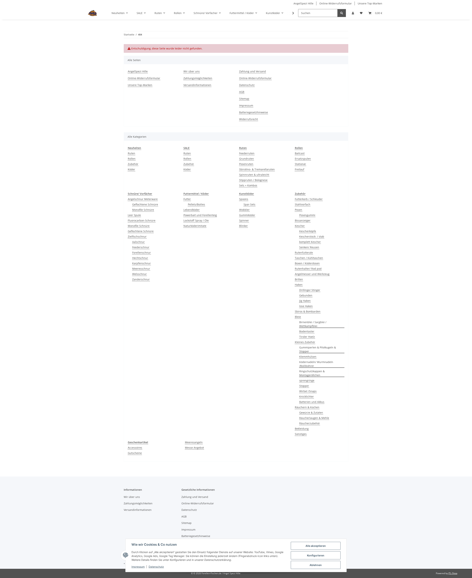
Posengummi (307, 215)
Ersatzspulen (303, 158)
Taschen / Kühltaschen (309, 258)
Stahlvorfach (302, 204)
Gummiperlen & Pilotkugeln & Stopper (317, 349)
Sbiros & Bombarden (307, 311)
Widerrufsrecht (248, 119)
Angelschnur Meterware (143, 199)
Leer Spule (134, 215)
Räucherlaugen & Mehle (314, 418)
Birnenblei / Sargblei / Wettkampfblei (312, 324)
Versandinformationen (197, 85)
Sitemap (244, 98)
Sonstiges (301, 434)
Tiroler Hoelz (307, 336)
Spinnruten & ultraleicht (254, 174)
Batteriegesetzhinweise (253, 112)
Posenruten (246, 164)
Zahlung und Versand (252, 71)
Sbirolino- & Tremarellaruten (257, 169)
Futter (187, 199)
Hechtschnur (140, 258)
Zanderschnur (141, 279)
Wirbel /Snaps (308, 391)
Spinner (244, 220)
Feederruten (246, 153)
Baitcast (300, 153)
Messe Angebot (194, 447)
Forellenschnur (141, 252)
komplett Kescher (310, 242)
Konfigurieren (315, 555)
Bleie (298, 317)
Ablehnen (316, 565)
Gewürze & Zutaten (311, 412)
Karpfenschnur (141, 263)
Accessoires (135, 447)
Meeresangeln (194, 442)
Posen (298, 209)
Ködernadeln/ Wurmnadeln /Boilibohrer (316, 364)
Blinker (243, 226)
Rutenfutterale (304, 252)
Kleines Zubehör (305, 342)
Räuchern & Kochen (307, 407)
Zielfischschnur (137, 236)
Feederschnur (140, 247)
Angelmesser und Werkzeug (312, 274)
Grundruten (246, 158)
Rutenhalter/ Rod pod (308, 268)
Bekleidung (302, 428)
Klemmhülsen (307, 356)
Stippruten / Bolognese (253, 180)
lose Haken (306, 306)
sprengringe (306, 380)
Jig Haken (305, 300)
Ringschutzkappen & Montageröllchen (312, 373)
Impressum (138, 566)
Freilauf (299, 169)
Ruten (131, 153)
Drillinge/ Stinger (309, 290)
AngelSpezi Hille (303, 3)
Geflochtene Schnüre (145, 204)
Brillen (299, 279)
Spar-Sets (249, 204)
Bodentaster (306, 331)
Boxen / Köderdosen (307, 263)
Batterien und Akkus (311, 402)
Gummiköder (247, 215)
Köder (131, 169)
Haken (299, 284)
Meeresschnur (141, 268)
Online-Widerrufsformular (335, 3)
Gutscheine (135, 453)
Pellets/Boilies (196, 204)
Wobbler (244, 209)
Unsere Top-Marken (370, 3)
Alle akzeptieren (316, 545)
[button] (353, 13)
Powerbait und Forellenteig (200, 215)
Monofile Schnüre (143, 209)
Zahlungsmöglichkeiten (197, 78)
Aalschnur (138, 242)
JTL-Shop (452, 573)
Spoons (243, 199)
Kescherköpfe (307, 231)
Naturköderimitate (194, 226)
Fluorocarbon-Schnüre (141, 220)
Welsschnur (139, 274)
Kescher (300, 226)
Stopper (304, 386)
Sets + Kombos (248, 185)
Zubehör (133, 164)
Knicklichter (306, 396)
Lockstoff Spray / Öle (196, 220)
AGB (241, 92)
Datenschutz (156, 566)
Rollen (132, 158)
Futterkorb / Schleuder (309, 199)
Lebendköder (191, 209)
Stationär (300, 164)
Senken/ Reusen (309, 247)
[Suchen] (341, 13)
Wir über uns (191, 71)
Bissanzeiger (302, 220)
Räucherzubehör (309, 423)
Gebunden (305, 295)
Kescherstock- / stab (311, 236)
